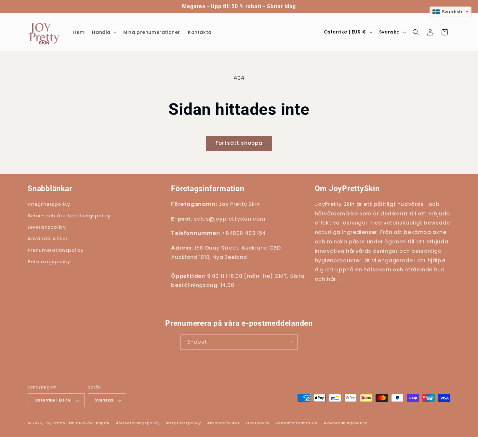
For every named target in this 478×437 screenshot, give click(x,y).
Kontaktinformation (296, 423)
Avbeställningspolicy (345, 423)
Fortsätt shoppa (239, 143)
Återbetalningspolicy (138, 423)
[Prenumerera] (290, 342)
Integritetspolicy (183, 423)
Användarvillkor (223, 423)
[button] (103, 32)
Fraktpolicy (257, 423)
